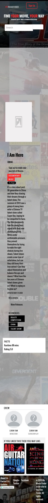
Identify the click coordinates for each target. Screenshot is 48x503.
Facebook (25, 480)
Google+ (16, 480)
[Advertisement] (24, 75)
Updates (3, 484)
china (13, 324)
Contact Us (4, 481)
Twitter (16, 483)
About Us (4, 478)
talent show (16, 328)
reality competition (16, 318)
